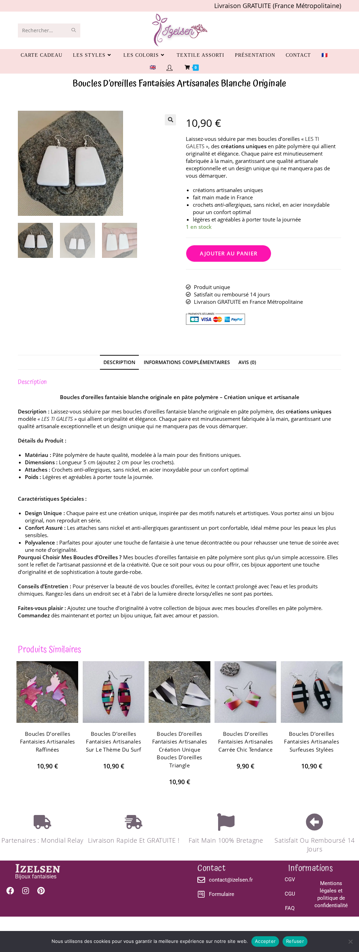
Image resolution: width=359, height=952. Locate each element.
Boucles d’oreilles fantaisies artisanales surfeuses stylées (311, 741)
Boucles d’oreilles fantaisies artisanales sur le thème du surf (113, 741)
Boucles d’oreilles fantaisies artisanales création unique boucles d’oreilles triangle (179, 749)
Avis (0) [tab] (247, 362)
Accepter (265, 941)
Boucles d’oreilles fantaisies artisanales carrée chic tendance (245, 741)
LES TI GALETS (57, 418)
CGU (290, 894)
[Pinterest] (41, 890)
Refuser (295, 941)
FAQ (289, 908)
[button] (170, 119)
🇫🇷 (324, 55)
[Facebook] (10, 890)
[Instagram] (25, 890)
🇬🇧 (153, 67)
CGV (290, 879)
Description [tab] (119, 362)
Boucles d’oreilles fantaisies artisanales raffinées (47, 741)
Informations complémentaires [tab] (187, 362)
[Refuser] (350, 941)
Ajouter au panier (229, 253)
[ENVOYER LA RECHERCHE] (73, 30)
